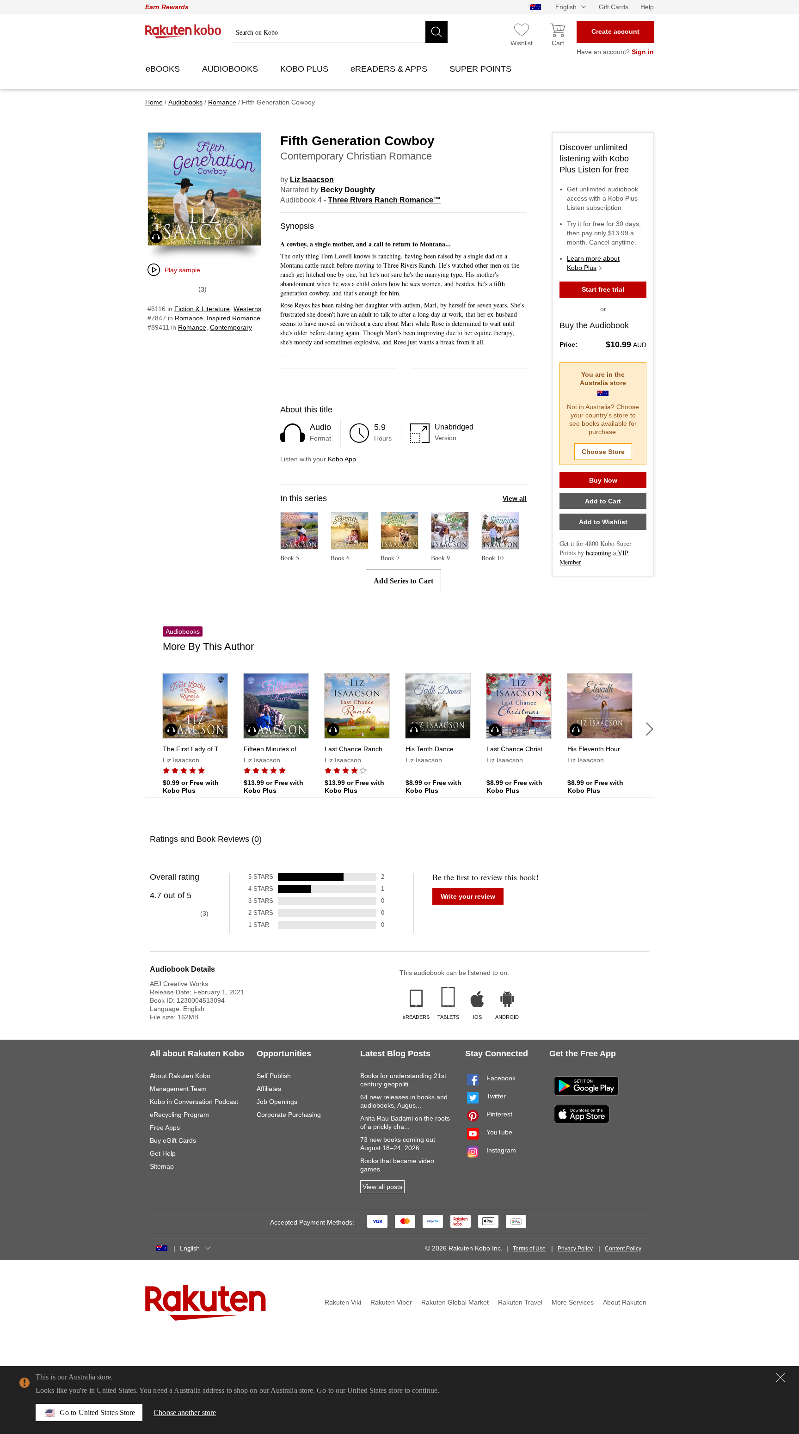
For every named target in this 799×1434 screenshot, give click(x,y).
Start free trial (603, 289)
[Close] (780, 1377)
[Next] (649, 729)
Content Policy (623, 1248)
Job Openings (277, 1101)
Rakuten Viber (391, 1302)
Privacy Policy (575, 1248)
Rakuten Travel (520, 1302)
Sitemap (162, 1166)
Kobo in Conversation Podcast (194, 1101)
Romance (189, 318)
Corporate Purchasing (289, 1114)
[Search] (436, 32)
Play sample (182, 270)
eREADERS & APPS (390, 69)
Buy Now (603, 480)
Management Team (178, 1088)
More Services (573, 1302)
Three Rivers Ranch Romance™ (384, 200)
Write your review (468, 896)
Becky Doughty (347, 190)
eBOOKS (164, 69)
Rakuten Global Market (455, 1302)
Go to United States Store (97, 1412)
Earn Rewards (167, 7)
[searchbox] (339, 32)
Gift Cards (613, 7)
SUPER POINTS (481, 69)
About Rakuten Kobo (180, 1075)
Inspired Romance (233, 318)
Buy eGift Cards (173, 1140)
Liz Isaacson (312, 180)
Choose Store (603, 451)
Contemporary (231, 327)
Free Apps (165, 1127)
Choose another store (185, 1412)
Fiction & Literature (202, 309)
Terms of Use (529, 1248)
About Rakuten (624, 1302)
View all (515, 498)
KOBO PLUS (305, 69)
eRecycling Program (179, 1114)
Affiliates (269, 1088)
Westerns (247, 309)
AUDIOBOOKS (231, 69)
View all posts (382, 1186)
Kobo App (342, 459)
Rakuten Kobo (183, 31)
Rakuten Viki (343, 1302)
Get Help (163, 1153)
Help (647, 7)
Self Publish (274, 1075)
